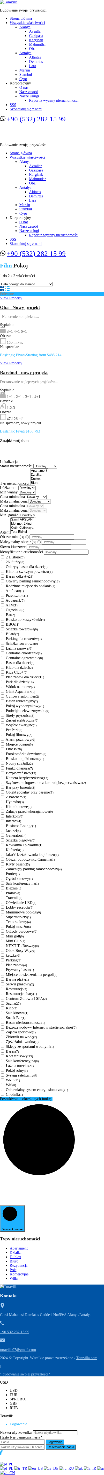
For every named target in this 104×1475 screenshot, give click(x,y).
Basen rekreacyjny (22, 701)
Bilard (12, 634)
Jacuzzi (13, 831)
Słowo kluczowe (13, 547)
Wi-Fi (13, 1080)
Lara (32, 66)
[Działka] (39, 475)
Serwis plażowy (20, 984)
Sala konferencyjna (22, 883)
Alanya (24, 27)
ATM (11, 605)
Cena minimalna (13, 497)
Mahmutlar (37, 44)
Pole (13, 1270)
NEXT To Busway (22, 946)
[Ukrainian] (79, 1468)
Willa (14, 1278)
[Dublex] (39, 479)
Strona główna (21, 18)
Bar (10, 615)
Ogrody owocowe (21, 931)
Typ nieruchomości (15, 483)
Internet (13, 821)
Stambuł (25, 74)
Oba (32, 49)
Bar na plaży (17, 979)
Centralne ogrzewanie (24, 658)
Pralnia (13, 893)
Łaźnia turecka (20, 1066)
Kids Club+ (16, 672)
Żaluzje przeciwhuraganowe (29, 811)
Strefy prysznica (20, 715)
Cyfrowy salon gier (22, 696)
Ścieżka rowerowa (22, 629)
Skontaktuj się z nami (26, 109)
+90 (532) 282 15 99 (36, 119)
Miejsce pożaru (19, 744)
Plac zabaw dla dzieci (25, 677)
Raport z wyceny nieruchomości (53, 100)
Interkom (14, 816)
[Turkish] (21, 1468)
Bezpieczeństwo (21, 773)
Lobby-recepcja (19, 907)
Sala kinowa (17, 1013)
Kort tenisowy (19, 1056)
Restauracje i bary (21, 994)
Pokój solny (17, 1070)
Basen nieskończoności (25, 1022)
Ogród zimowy (19, 879)
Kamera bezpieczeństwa (27, 778)
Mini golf (15, 936)
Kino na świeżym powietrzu (29, 571)
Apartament (19, 1248)
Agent (5, 532)
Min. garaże (9, 515)
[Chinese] (7, 1473)
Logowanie (55, 1442)
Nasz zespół (28, 92)
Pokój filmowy (19, 735)
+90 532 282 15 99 (14, 1332)
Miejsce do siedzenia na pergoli (31, 974)
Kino (11, 1008)
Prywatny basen (20, 970)
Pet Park (14, 730)
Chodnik (14, 1094)
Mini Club (15, 941)
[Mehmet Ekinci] (22, 524)
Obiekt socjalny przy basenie (29, 792)
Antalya (25, 53)
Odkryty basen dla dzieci (26, 567)
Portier (13, 874)
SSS (13, 105)
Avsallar (35, 31)
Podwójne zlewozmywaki (27, 711)
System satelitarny (21, 1075)
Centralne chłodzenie (24, 653)
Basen (12, 1051)
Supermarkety (18, 917)
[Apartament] (39, 471)
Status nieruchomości (16, 466)
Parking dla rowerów (24, 639)
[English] (36, 1468)
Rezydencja (19, 1265)
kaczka (13, 955)
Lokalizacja (9, 462)
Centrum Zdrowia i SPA (26, 998)
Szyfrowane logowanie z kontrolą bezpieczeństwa (46, 783)
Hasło (4, 1437)
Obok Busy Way (20, 950)
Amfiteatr (15, 591)
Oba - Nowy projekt (20, 307)
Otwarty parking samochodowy (32, 581)
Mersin (24, 70)
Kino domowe (18, 807)
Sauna (13, 1003)
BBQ (12, 624)
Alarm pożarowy (20, 739)
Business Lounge (21, 826)
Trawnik (14, 898)
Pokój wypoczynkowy (25, 706)
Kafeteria (14, 850)
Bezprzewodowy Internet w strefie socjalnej (41, 1027)
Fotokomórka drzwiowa (26, 754)
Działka (16, 1252)
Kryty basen (18, 864)
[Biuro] (39, 483)
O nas (23, 87)
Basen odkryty (19, 576)
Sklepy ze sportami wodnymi (30, 1046)
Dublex (15, 1257)
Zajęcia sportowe (21, 1032)
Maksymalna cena (14, 501)
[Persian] (90, 1468)
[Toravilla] (8, 2)
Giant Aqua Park (20, 691)
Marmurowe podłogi (23, 912)
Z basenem (16, 797)
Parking (13, 960)
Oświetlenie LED (21, 902)
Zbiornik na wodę (21, 1037)
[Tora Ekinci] (22, 532)
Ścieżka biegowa (20, 840)
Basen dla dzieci (20, 663)
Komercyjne (19, 1274)
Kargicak (36, 40)
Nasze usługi (29, 96)
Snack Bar (15, 1018)
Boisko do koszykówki (25, 619)
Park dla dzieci (20, 682)
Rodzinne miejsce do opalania (30, 586)
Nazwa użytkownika (16, 1432)
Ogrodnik (15, 610)
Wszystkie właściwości (27, 23)
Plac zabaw (16, 965)
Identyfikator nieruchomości (22, 552)
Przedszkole (17, 595)
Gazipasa (36, 36)
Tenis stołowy (18, 922)
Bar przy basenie (20, 787)
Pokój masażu (18, 926)
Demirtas (36, 61)
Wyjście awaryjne (21, 725)
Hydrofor (15, 802)
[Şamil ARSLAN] (22, 520)
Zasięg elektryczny (22, 720)
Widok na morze (20, 687)
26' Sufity (15, 562)
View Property (11, 298)
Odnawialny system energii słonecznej (37, 1090)
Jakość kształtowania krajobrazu (32, 855)
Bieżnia (13, 888)
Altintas (35, 57)
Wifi (11, 1085)
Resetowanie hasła (61, 1447)
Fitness (14, 749)
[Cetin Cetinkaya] (22, 528)
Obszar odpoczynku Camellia (30, 859)
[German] (51, 1468)
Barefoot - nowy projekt (24, 372)
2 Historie (15, 557)
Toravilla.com (86, 1358)
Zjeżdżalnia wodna (22, 1042)
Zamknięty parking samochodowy (34, 869)
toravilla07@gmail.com (18, 1350)
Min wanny (9, 492)
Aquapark (15, 600)
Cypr (23, 79)
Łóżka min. (9, 488)
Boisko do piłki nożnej (25, 759)
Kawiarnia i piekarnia (24, 845)
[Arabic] (100, 1468)
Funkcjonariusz (19, 768)
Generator (16, 835)
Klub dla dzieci (19, 667)
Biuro (14, 1261)
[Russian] (67, 1468)
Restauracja (16, 989)
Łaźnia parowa (19, 648)
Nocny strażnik (19, 763)
